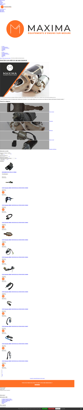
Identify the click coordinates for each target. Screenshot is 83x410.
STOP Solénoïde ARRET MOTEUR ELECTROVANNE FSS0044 (15, 205)
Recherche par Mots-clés (3, 155)
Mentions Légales (4, 401)
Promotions (3, 49)
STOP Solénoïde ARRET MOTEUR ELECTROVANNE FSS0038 (15, 309)
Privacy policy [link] (63, 408)
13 (2, 374)
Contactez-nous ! (37, 384)
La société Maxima (5, 47)
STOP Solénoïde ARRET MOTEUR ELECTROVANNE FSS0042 (15, 239)
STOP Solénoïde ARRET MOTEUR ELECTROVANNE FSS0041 (15, 257)
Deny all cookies (51, 408)
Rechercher (2, 161)
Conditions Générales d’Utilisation (7, 399)
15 (2, 375)
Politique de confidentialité (6, 400)
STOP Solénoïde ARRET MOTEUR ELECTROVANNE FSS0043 (15, 222)
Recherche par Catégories (4, 157)
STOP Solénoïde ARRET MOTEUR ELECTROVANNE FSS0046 (15, 187)
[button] (3, 193)
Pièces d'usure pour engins (6, 58)
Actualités (3, 48)
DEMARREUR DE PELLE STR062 (9, 172)
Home (1, 58)
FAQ (2, 50)
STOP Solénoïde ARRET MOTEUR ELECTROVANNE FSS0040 (15, 274)
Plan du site (3, 402)
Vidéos (3, 403)
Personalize (58, 408)
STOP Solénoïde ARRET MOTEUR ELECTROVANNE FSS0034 (15, 361)
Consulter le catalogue (33, 378)
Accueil (3, 46)
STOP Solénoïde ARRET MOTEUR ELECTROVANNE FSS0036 (15, 343)
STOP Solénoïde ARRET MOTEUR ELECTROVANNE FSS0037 (15, 326)
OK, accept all (44, 408)
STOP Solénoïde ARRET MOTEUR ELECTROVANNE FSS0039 (15, 291)
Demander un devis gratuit (41, 378)
